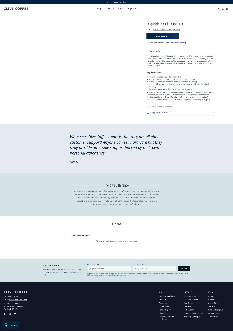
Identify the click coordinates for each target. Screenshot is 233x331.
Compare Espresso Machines (166, 317)
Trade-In (211, 306)
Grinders (162, 299)
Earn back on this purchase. (166, 29)
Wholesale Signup (215, 310)
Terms (125, 275)
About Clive (213, 303)
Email (93, 264)
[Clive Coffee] (16, 8)
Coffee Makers (165, 306)
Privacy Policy (116, 275)
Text (138, 264)
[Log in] (223, 9)
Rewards (211, 296)
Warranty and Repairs (192, 316)
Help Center (188, 303)
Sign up (184, 269)
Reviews (211, 299)
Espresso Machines (167, 296)
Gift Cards (163, 313)
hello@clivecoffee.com (18, 300)
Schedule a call (190, 296)
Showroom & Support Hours (15, 303)
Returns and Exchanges (193, 313)
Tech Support (189, 310)
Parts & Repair (165, 310)
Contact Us (188, 306)
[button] (180, 51)
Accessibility (213, 316)
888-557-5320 (13, 296)
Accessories (163, 303)
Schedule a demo (191, 299)
